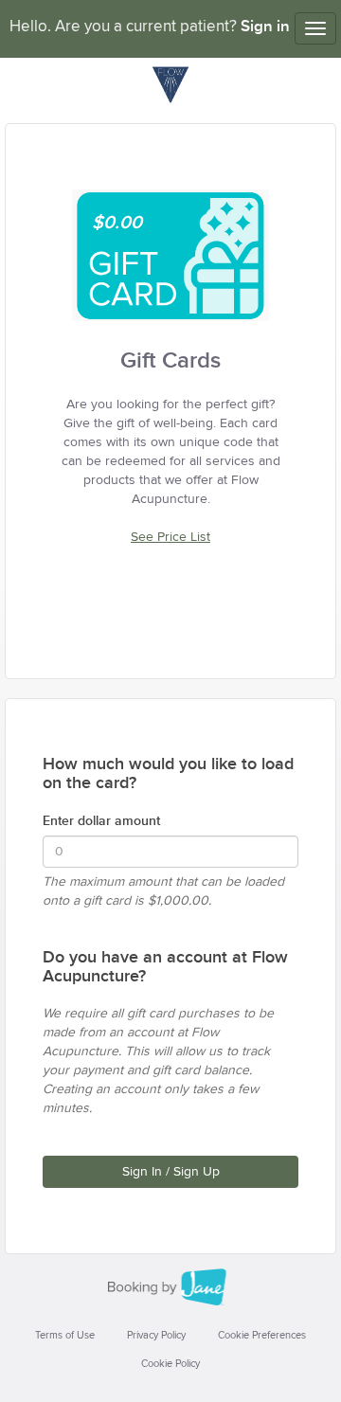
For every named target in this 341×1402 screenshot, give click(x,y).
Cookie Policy (170, 1363)
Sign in (265, 26)
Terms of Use (65, 1335)
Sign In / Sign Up (171, 1171)
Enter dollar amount (101, 821)
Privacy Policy (156, 1335)
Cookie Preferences (262, 1335)
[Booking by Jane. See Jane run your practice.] (170, 1287)
